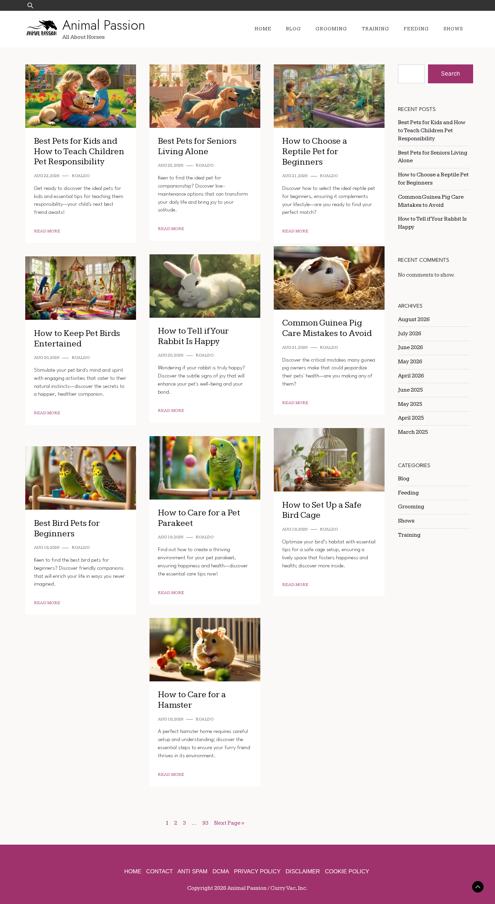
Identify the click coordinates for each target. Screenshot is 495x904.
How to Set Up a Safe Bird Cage (322, 510)
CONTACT (159, 871)
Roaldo (81, 175)
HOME (132, 871)
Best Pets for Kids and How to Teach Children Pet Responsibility (79, 151)
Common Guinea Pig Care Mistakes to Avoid (327, 328)
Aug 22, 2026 (46, 175)
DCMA (220, 871)
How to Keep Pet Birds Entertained (77, 338)
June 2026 (410, 347)
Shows (453, 29)
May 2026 (410, 361)
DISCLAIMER (303, 871)
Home (263, 29)
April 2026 (411, 375)
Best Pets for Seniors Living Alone (197, 146)
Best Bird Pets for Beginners (67, 528)
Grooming (331, 29)
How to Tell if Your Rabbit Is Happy (193, 336)
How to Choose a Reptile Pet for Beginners (314, 151)
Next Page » (229, 823)
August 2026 (414, 319)
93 (205, 823)
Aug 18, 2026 (46, 547)
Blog (293, 29)
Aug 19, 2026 (294, 529)
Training (375, 29)
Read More (47, 231)
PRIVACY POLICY (257, 871)
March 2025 (413, 432)
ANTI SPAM (192, 871)
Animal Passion (103, 25)
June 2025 (410, 390)
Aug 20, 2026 (170, 355)
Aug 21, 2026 (294, 175)
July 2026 (409, 333)
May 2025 (410, 404)
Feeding (416, 29)
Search (450, 73)
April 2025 (411, 418)
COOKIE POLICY (347, 871)
